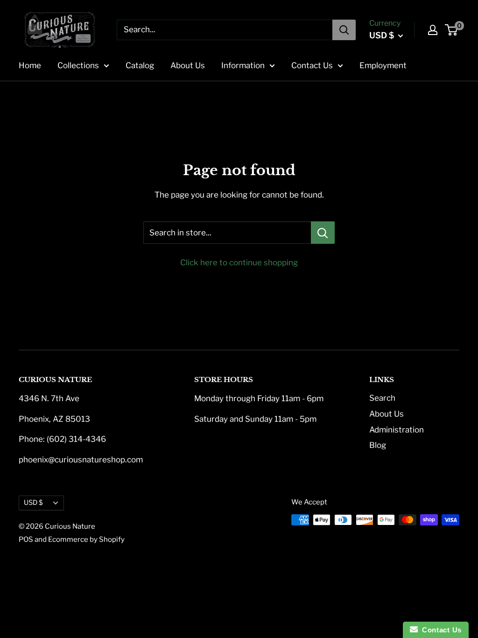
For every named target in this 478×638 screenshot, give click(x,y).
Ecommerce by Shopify (86, 539)
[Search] (344, 30)
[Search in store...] (323, 232)
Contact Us (312, 65)
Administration (396, 429)
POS (26, 539)
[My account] (432, 30)
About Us (187, 65)
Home (30, 65)
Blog (377, 445)
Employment (383, 65)
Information (243, 65)
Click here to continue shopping (239, 262)
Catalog (140, 65)
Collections (78, 65)
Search (382, 398)
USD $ (33, 502)
